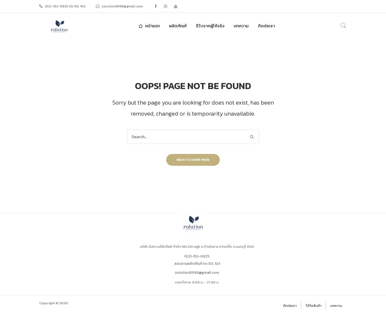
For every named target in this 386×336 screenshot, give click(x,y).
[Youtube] (176, 6)
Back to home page (193, 159)
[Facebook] (155, 6)
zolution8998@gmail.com (197, 272)
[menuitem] (148, 26)
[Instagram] (165, 6)
